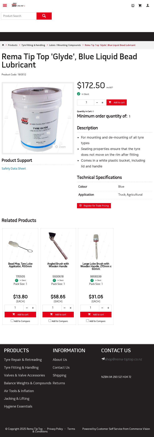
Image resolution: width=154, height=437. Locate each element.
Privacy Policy (55, 429)
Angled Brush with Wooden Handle (58, 265)
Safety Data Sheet (14, 168)
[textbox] (18, 16)
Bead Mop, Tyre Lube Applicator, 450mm (20, 265)
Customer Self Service (110, 429)
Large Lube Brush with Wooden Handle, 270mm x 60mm (95, 266)
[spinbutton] (85, 102)
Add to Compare (22, 321)
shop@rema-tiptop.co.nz (123, 359)
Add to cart (119, 102)
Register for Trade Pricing (96, 206)
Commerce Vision (139, 429)
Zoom (62, 147)
